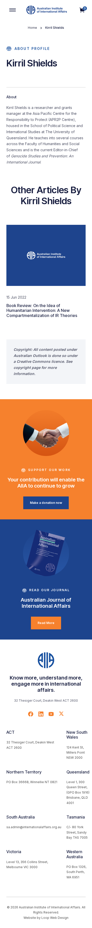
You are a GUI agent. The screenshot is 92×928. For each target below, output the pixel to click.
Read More (46, 623)
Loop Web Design (54, 918)
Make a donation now (46, 503)
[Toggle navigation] (12, 10)
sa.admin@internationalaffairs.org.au (33, 827)
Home (32, 28)
